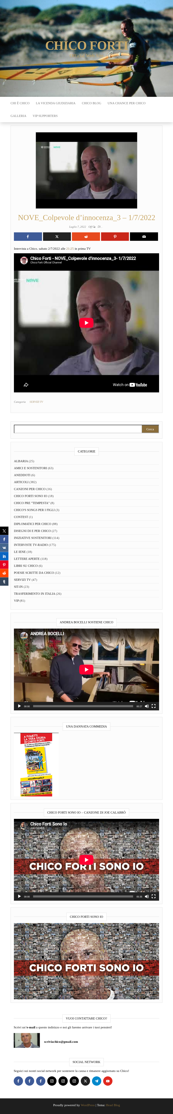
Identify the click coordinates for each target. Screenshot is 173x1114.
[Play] (19, 706)
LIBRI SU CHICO (26, 565)
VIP (16, 600)
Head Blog (113, 1105)
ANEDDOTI (22, 475)
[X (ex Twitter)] (85, 1081)
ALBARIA (21, 461)
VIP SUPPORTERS (45, 116)
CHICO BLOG (91, 103)
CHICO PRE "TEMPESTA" (32, 503)
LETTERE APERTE (27, 558)
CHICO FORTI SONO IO (30, 496)
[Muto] (147, 706)
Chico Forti (86, 45)
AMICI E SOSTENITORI (30, 468)
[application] (86, 669)
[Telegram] (96, 1081)
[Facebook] (18, 1081)
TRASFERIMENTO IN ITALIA (34, 593)
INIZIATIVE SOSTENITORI (32, 538)
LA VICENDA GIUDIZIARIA (56, 103)
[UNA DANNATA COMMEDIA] (36, 764)
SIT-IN (18, 586)
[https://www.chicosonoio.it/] (86, 961)
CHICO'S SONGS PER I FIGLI (34, 510)
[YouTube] (107, 1081)
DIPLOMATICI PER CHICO (32, 524)
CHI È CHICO (20, 103)
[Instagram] (52, 1081)
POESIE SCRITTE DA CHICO (34, 572)
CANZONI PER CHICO (30, 489)
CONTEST (21, 517)
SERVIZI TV (36, 401)
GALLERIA (18, 116)
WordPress (88, 1105)
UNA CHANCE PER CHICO (127, 103)
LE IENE (20, 552)
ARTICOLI (21, 482)
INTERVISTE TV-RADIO (31, 545)
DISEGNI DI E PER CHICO (32, 531)
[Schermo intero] (153, 706)
